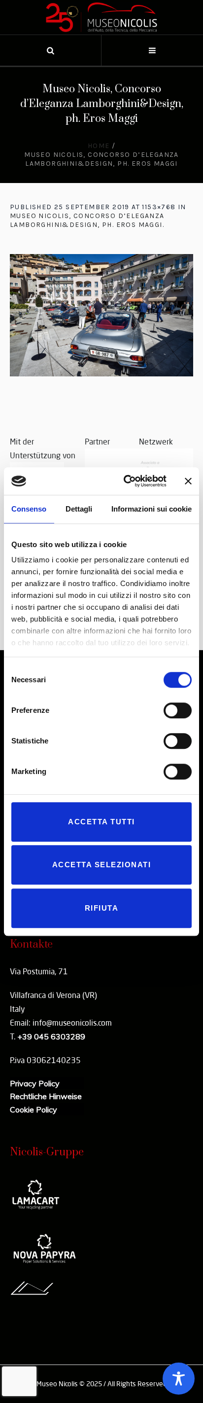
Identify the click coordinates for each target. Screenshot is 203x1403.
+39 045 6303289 (51, 1036)
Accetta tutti (101, 821)
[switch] (178, 710)
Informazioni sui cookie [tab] (151, 509)
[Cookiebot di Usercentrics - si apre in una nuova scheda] (126, 481)
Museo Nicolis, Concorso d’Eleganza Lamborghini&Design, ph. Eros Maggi (87, 220)
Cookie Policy (33, 1109)
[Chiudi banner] (188, 481)
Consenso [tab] (28, 509)
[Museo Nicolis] (101, 17)
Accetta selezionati (101, 864)
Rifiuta (102, 908)
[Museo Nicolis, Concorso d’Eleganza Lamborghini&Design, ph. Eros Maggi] (101, 315)
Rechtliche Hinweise (46, 1096)
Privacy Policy (35, 1083)
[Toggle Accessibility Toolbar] (179, 1379)
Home (99, 146)
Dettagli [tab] (79, 509)
